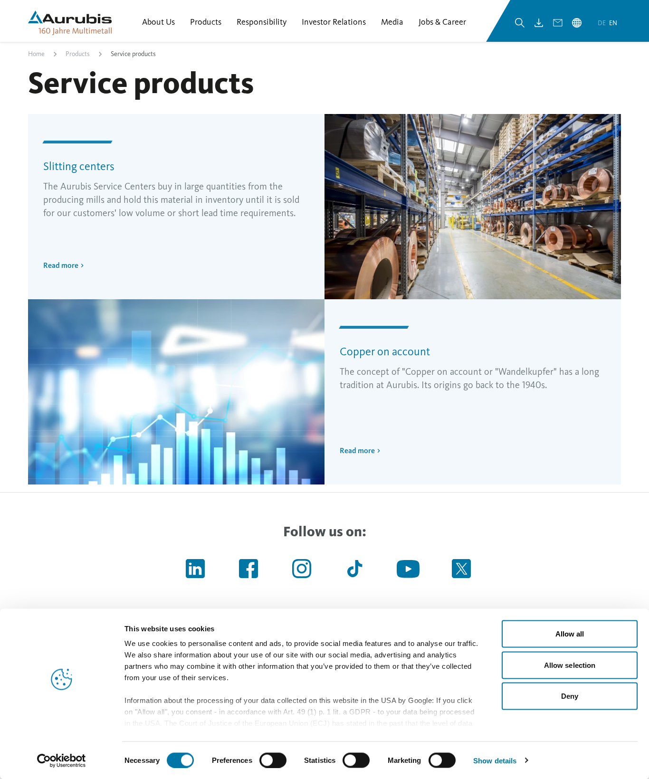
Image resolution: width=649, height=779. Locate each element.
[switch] (272, 760)
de (602, 23)
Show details (494, 760)
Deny (569, 696)
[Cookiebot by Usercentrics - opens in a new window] (61, 760)
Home (36, 54)
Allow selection (570, 665)
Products (78, 54)
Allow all (569, 634)
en (613, 23)
